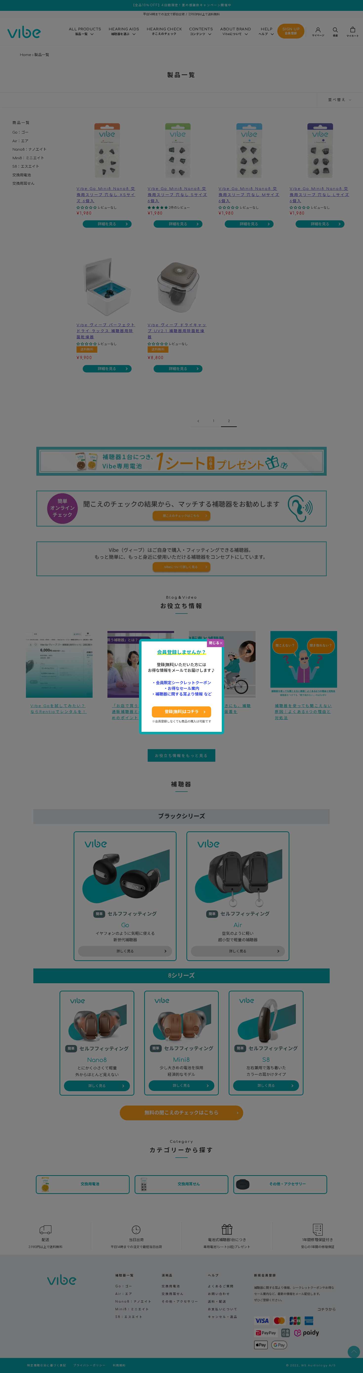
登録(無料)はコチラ (182, 712)
